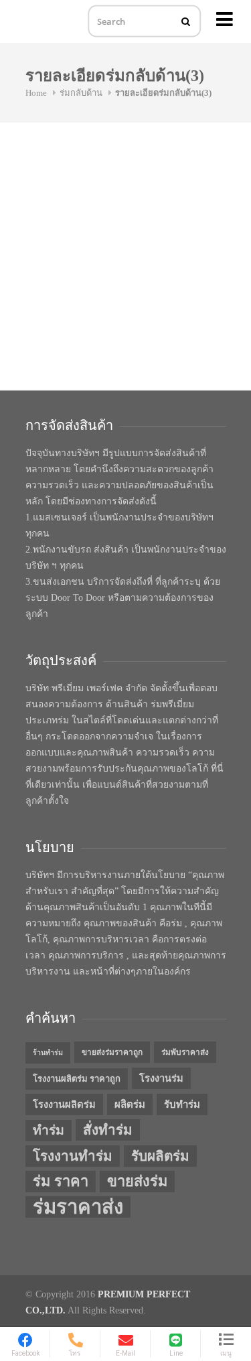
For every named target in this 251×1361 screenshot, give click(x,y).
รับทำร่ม (182, 1104)
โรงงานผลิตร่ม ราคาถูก (76, 1079)
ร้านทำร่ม (48, 1052)
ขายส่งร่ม (137, 1181)
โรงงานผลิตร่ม (64, 1104)
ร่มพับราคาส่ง (185, 1052)
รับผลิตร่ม (160, 1156)
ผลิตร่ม (129, 1104)
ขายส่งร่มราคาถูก (112, 1052)
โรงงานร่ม (161, 1078)
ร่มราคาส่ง (78, 1207)
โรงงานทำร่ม (72, 1156)
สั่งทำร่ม (108, 1130)
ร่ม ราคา (60, 1181)
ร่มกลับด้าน (81, 93)
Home (36, 93)
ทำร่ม (48, 1130)
